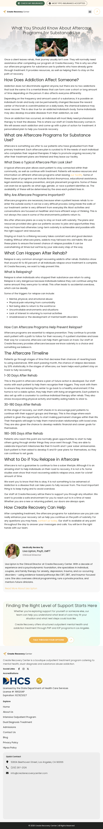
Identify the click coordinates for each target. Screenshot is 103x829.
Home (6, 706)
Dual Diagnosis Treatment (17, 722)
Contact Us (9, 732)
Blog (5, 737)
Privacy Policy (10, 742)
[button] (90, 12)
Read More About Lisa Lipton (21, 588)
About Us (8, 711)
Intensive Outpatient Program (19, 717)
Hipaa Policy (10, 747)
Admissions (9, 727)
